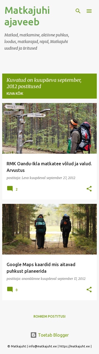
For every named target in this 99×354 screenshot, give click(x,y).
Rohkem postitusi (49, 316)
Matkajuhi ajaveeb (27, 15)
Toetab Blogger (53, 335)
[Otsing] (78, 11)
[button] (89, 189)
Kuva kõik (15, 93)
